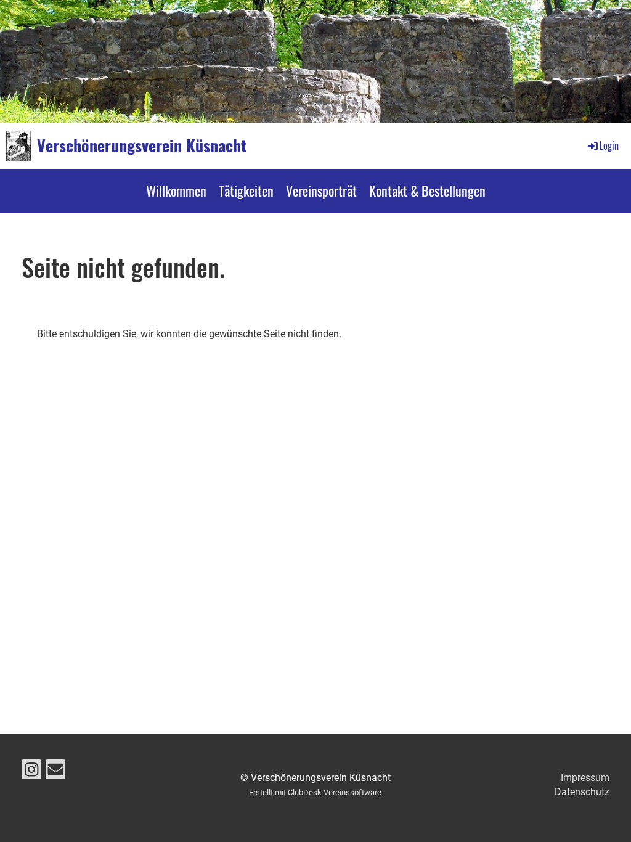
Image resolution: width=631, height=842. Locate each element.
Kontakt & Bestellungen (427, 190)
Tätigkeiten (246, 190)
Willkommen (176, 190)
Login (609, 145)
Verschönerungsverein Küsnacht (141, 145)
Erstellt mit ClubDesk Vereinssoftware (315, 792)
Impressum (585, 777)
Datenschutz (582, 792)
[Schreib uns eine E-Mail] (55, 772)
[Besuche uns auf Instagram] (31, 772)
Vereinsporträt (321, 190)
